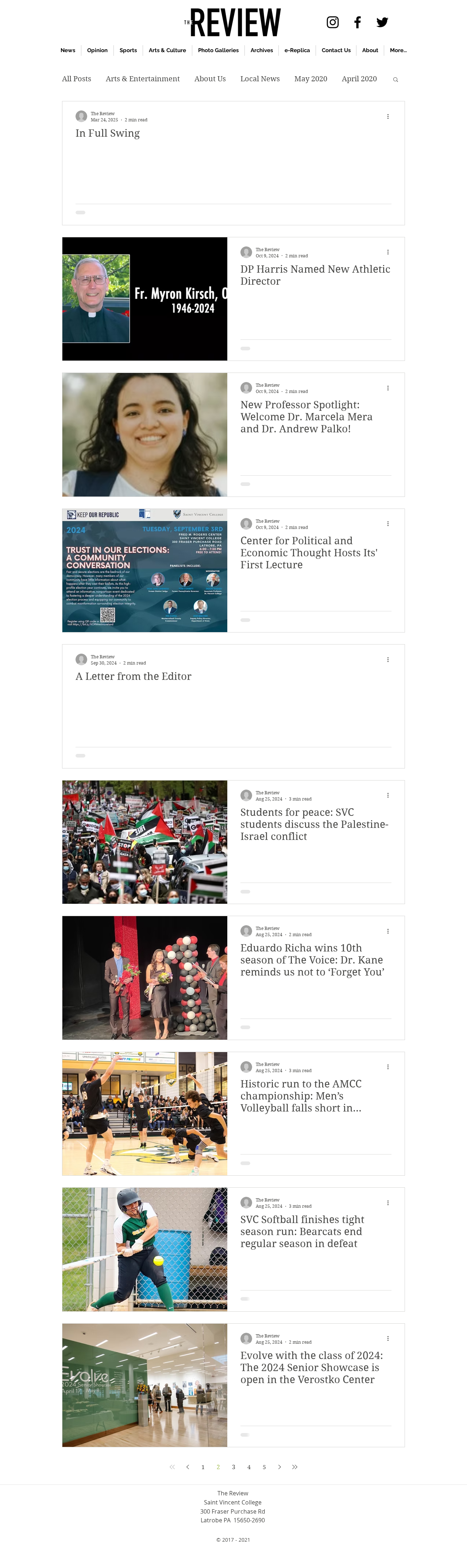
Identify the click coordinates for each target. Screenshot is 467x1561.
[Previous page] (187, 1467)
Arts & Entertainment (143, 79)
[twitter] (382, 22)
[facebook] (358, 22)
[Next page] (279, 1467)
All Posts (76, 79)
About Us (210, 79)
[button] (395, 80)
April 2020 (359, 79)
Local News (260, 79)
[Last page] (294, 1467)
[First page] (172, 1467)
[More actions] (390, 116)
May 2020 (310, 79)
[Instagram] (333, 22)
